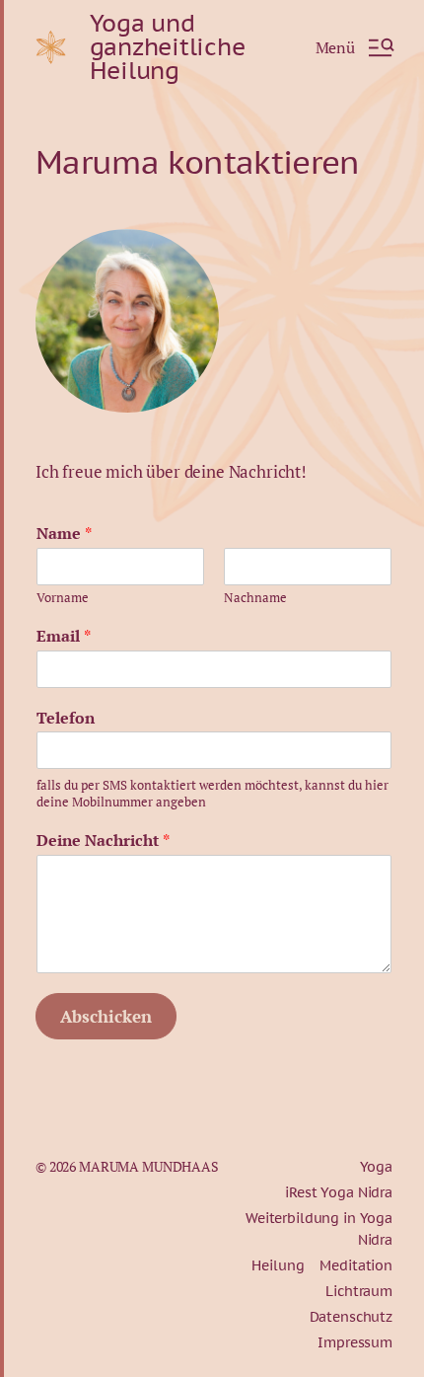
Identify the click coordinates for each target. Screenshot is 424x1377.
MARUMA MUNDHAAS (149, 1166)
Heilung (277, 1265)
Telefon (65, 718)
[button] (354, 47)
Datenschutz (351, 1317)
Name (64, 533)
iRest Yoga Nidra (338, 1192)
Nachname (255, 597)
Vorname (62, 597)
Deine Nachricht (103, 840)
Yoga (376, 1167)
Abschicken (106, 1016)
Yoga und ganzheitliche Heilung (168, 47)
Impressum (355, 1342)
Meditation (355, 1265)
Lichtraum (358, 1291)
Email (63, 636)
